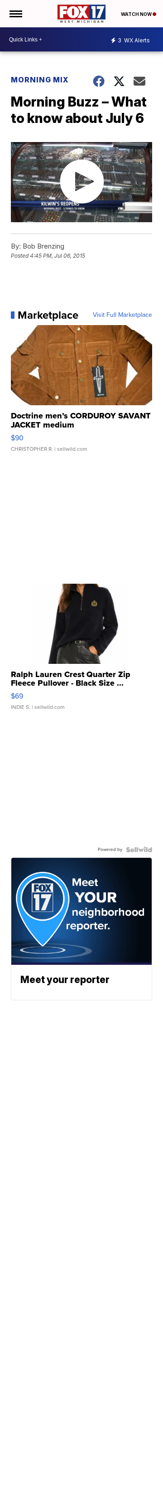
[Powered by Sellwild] (139, 849)
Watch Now (137, 14)
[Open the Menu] (15, 13)
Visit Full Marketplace (122, 315)
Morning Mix (40, 79)
